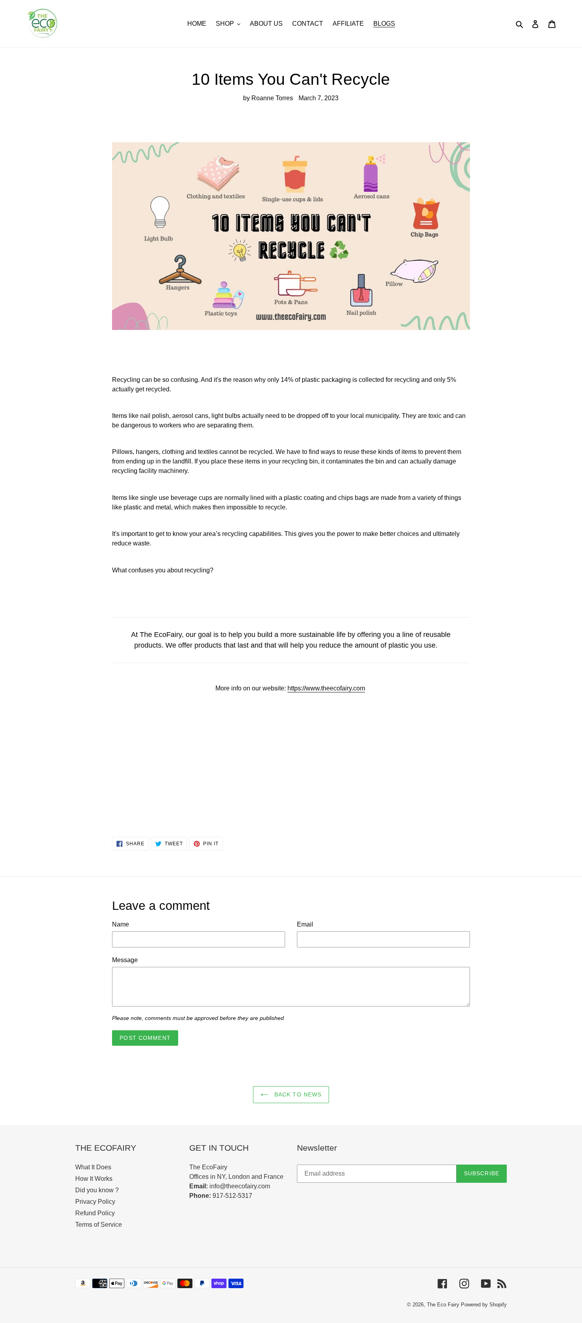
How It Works (93, 1178)
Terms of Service (98, 1224)
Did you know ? (97, 1190)
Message (125, 960)
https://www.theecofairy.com (326, 688)
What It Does (93, 1167)
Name (120, 924)
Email (305, 924)
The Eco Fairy (443, 1305)
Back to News (297, 1094)
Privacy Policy (95, 1201)
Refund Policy (95, 1213)
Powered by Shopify (484, 1305)
